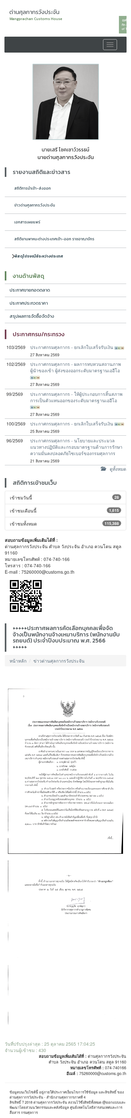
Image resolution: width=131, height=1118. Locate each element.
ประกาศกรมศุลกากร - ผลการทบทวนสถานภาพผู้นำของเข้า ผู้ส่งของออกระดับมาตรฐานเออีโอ (75, 367)
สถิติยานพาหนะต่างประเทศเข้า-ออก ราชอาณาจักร (54, 239)
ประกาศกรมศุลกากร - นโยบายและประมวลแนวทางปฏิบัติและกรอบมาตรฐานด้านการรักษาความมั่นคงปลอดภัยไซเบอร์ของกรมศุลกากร (76, 446)
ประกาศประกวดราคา (29, 303)
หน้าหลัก (18, 660)
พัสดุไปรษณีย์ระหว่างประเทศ (38, 256)
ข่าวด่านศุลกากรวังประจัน (34, 205)
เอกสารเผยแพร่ (27, 222)
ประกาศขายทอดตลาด (30, 290)
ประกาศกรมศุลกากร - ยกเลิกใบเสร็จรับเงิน (72, 347)
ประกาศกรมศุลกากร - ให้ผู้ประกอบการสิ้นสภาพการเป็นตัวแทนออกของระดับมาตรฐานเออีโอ (76, 397)
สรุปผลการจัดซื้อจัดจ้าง (32, 316)
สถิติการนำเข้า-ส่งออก (32, 188)
